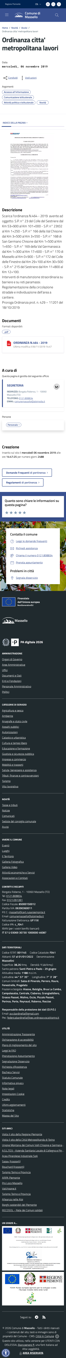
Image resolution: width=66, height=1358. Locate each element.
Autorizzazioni (10, 732)
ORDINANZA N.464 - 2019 (30, 342)
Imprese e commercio (14, 759)
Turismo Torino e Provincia (16, 1172)
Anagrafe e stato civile (14, 721)
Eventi (5, 845)
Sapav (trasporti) (11, 1161)
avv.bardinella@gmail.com (24, 1014)
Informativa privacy (13, 1083)
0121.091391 (15, 900)
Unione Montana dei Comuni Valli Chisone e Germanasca (34, 1145)
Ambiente (7, 716)
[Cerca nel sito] (57, 15)
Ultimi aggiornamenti (14, 1105)
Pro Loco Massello (12, 1183)
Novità (14, 27)
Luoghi (5, 851)
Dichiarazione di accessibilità (18, 1040)
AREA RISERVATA (33, 1353)
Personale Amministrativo (16, 686)
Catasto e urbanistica (14, 738)
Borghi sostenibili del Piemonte (19, 1205)
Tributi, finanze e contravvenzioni (20, 776)
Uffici (5, 670)
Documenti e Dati (11, 675)
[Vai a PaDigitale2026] (22, 642)
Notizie (6, 810)
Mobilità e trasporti (12, 765)
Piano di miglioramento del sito (19, 1045)
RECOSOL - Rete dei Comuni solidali (22, 1210)
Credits (6, 1099)
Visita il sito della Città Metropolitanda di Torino (28, 1140)
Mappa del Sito (10, 1116)
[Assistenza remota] (57, 1336)
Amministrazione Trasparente (18, 1034)
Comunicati (8, 816)
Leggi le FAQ (9, 1050)
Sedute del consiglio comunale (19, 821)
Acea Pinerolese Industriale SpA (20, 1156)
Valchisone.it (9, 1188)
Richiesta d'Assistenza (14, 1067)
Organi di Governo (12, 659)
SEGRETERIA (15, 385)
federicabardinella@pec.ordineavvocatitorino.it (33, 1018)
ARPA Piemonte (11, 1178)
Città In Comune (45, 1336)
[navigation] (7, 15)
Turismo (6, 781)
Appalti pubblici (10, 727)
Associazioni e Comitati (15, 878)
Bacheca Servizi (11, 1072)
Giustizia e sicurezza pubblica (18, 754)
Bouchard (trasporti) (13, 1167)
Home (5, 27)
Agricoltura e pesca (12, 710)
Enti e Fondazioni (11, 681)
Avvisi (24, 27)
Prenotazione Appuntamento (18, 1056)
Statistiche (8, 1110)
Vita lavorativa (10, 786)
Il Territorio (8, 856)
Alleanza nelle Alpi (12, 1199)
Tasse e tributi (10, 805)
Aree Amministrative (13, 665)
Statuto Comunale (12, 1078)
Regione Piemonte (12, 4)
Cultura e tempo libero (14, 743)
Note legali (8, 1088)
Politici (5, 692)
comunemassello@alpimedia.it (30, 401)
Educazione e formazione (16, 748)
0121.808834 (26, 398)
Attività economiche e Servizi (18, 872)
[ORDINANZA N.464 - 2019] (9, 343)
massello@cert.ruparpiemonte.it (27, 912)
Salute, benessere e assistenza (19, 770)
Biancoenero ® (26, 1345)
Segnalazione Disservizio (15, 1061)
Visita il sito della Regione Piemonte (22, 1134)
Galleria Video (9, 867)
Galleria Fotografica (13, 862)
